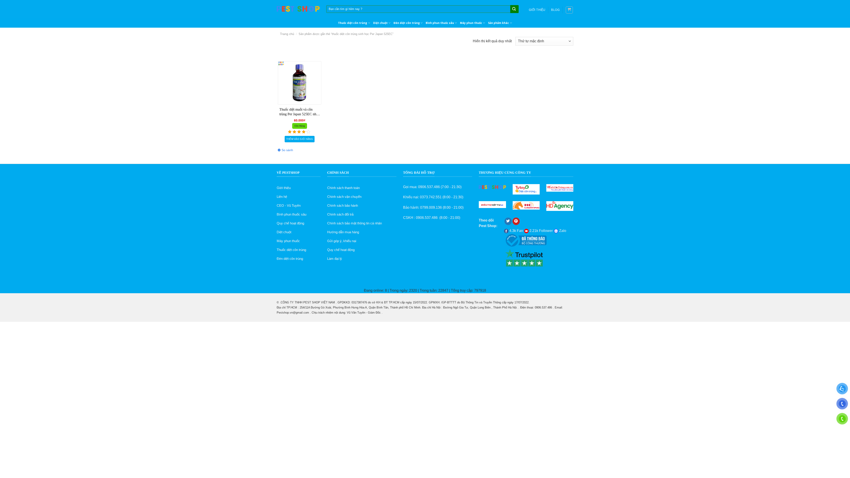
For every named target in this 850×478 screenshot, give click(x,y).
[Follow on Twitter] (508, 221)
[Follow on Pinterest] (516, 221)
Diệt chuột (380, 23)
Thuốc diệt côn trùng (352, 23)
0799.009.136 (431, 207)
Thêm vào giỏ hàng (299, 139)
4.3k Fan (515, 231)
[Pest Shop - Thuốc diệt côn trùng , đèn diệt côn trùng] (298, 9)
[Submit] (514, 9)
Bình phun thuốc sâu (440, 23)
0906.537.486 (429, 187)
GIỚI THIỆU (537, 10)
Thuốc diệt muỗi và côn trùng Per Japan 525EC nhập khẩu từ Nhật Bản (299, 112)
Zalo (562, 231)
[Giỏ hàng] (569, 9)
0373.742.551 (431, 197)
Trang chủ (287, 34)
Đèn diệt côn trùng (407, 23)
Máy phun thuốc (471, 23)
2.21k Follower (541, 231)
